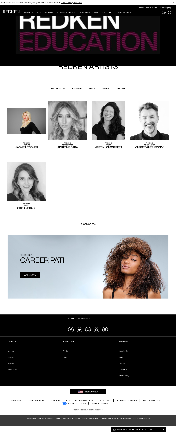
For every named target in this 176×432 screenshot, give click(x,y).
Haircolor (77, 88)
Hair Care (10, 351)
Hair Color (10, 357)
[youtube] (88, 330)
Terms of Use (15, 400)
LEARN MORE (30, 275)
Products (28, 12)
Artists (65, 351)
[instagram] (96, 330)
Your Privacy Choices (77, 403)
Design (92, 88)
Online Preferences (36, 400)
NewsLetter (55, 400)
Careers (122, 363)
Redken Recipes (124, 12)
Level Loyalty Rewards (71, 3)
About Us (123, 341)
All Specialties (58, 88)
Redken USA (91, 392)
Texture (121, 88)
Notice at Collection (100, 403)
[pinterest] (105, 330)
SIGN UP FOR (134, 429)
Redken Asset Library (89, 12)
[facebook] (71, 330)
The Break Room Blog (66, 12)
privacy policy (144, 418)
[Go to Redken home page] (11, 12)
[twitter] (79, 330)
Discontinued (12, 369)
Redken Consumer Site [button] (147, 8)
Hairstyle (10, 363)
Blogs (65, 357)
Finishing (106, 88)
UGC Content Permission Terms (79, 400)
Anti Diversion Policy (151, 400)
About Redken (124, 351)
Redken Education (45, 12)
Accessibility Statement (127, 400)
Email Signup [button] (165, 8)
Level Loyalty (107, 12)
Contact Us (123, 369)
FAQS (121, 357)
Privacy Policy (105, 400)
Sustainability (124, 376)
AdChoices (127, 418)
